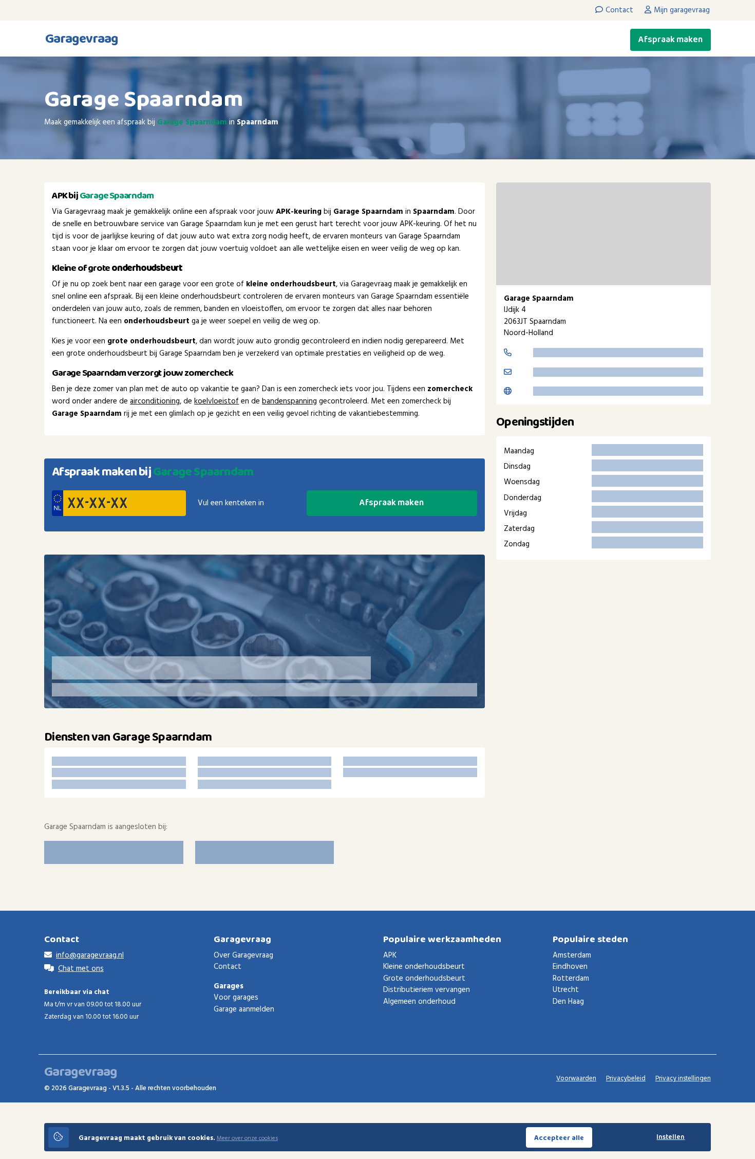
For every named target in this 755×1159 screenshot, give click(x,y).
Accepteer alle (559, 1138)
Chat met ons (81, 969)
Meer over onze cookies (247, 1138)
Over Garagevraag (243, 955)
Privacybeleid (626, 1078)
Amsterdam (572, 955)
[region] (603, 233)
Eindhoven (570, 967)
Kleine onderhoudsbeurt (424, 967)
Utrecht (566, 990)
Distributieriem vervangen (426, 990)
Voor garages (236, 997)
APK (390, 955)
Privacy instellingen (683, 1078)
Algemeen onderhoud (419, 1002)
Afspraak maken (670, 39)
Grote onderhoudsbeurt (424, 978)
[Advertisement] (603, 655)
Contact (227, 967)
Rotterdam (571, 978)
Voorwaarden (576, 1078)
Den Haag (568, 1002)
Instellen (670, 1137)
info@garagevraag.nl (90, 955)
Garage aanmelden (244, 1009)
